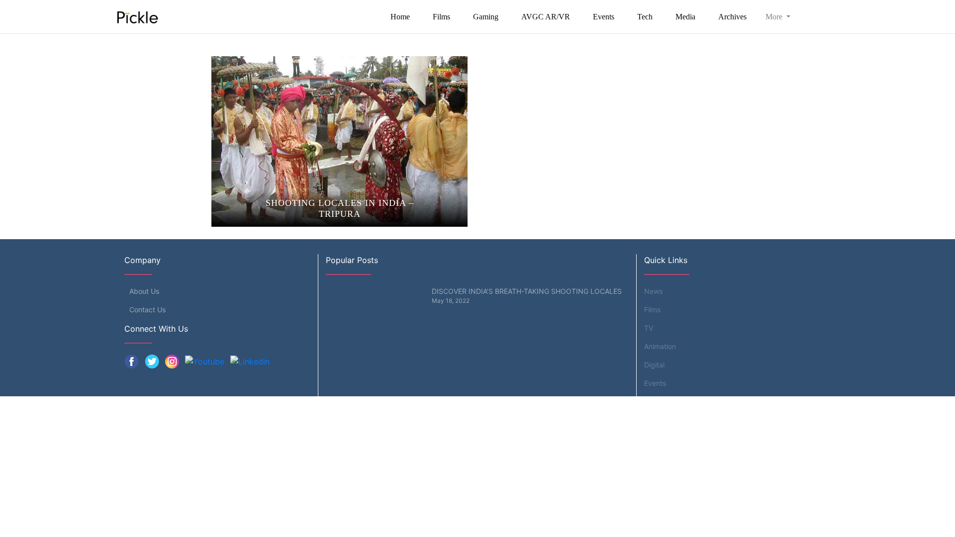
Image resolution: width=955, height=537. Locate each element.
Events (603, 16)
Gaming (485, 16)
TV (648, 328)
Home (400, 16)
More (774, 16)
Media (685, 16)
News (653, 291)
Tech (645, 16)
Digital (654, 364)
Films (441, 16)
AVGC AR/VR (545, 16)
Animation (660, 346)
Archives (732, 16)
